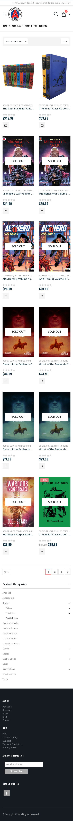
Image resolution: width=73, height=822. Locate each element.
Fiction (9, 608)
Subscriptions (9, 669)
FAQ (5, 734)
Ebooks (6, 653)
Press (5, 713)
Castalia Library (9, 638)
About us (7, 706)
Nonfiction (10, 613)
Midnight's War (25, 190)
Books (6, 105)
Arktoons (7, 592)
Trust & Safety (10, 737)
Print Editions (40, 25)
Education (15, 105)
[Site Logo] (15, 14)
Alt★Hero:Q (8, 275)
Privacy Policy (9, 747)
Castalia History (9, 633)
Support (7, 740)
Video (5, 679)
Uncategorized (9, 674)
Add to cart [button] (6, 125)
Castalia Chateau (10, 628)
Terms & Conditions (13, 744)
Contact (6, 720)
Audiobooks (8, 597)
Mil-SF (12, 531)
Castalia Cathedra (11, 623)
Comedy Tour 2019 (11, 643)
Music (5, 663)
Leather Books (9, 658)
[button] (5, 14)
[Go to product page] (18, 76)
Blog (5, 716)
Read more (6, 211)
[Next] (67, 572)
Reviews (7, 710)
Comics (13, 190)
